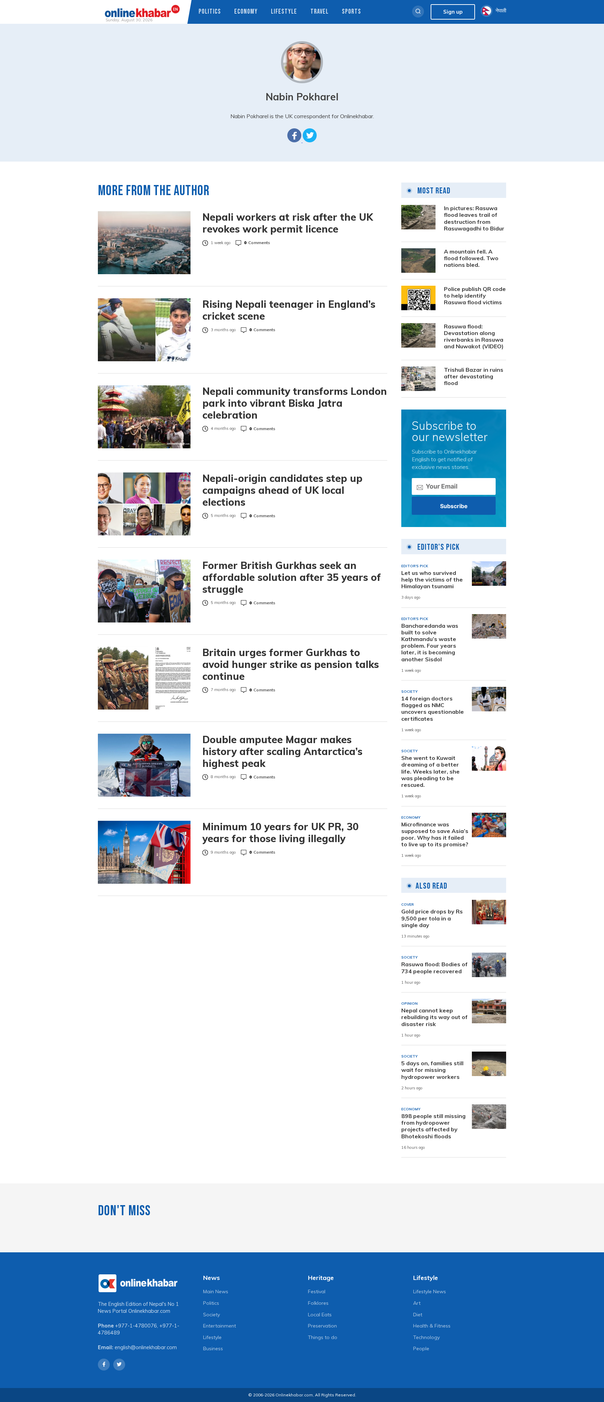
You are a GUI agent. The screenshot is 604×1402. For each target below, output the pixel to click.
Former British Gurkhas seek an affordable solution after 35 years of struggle (291, 577)
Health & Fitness (432, 1326)
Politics (210, 12)
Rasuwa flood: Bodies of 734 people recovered (434, 967)
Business (213, 1348)
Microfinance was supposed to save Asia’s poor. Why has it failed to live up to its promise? (434, 834)
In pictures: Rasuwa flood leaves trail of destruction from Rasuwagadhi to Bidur (474, 218)
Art (416, 1303)
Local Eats (320, 1314)
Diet (417, 1314)
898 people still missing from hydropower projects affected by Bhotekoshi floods (433, 1126)
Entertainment (219, 1326)
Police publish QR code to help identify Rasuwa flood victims (475, 296)
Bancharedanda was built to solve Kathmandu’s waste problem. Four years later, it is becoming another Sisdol (429, 642)
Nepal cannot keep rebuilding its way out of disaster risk (434, 1017)
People (421, 1348)
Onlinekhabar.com (149, 1311)
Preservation (322, 1326)
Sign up (452, 11)
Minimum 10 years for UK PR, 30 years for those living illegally (280, 832)
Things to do (322, 1337)
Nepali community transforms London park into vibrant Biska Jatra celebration (294, 403)
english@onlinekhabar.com (146, 1347)
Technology (426, 1337)
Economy (246, 12)
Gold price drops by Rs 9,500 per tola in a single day (432, 918)
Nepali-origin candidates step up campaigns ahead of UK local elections (282, 490)
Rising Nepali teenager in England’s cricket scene (288, 310)
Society (211, 1314)
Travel (319, 12)
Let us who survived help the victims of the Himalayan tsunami (432, 580)
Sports (351, 12)
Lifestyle (284, 12)
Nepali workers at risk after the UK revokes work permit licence (287, 223)
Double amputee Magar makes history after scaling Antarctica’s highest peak (282, 751)
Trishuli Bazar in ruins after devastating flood (473, 376)
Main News (215, 1291)
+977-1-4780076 (136, 1326)
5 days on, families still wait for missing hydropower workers (432, 1070)
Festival (316, 1291)
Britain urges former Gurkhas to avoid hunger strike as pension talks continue (290, 664)
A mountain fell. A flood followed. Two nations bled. (471, 258)
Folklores (318, 1303)
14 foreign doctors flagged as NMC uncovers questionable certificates (432, 708)
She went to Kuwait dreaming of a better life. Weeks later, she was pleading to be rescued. (430, 771)
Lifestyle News (429, 1291)
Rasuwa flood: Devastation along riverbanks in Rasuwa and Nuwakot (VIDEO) (474, 336)
